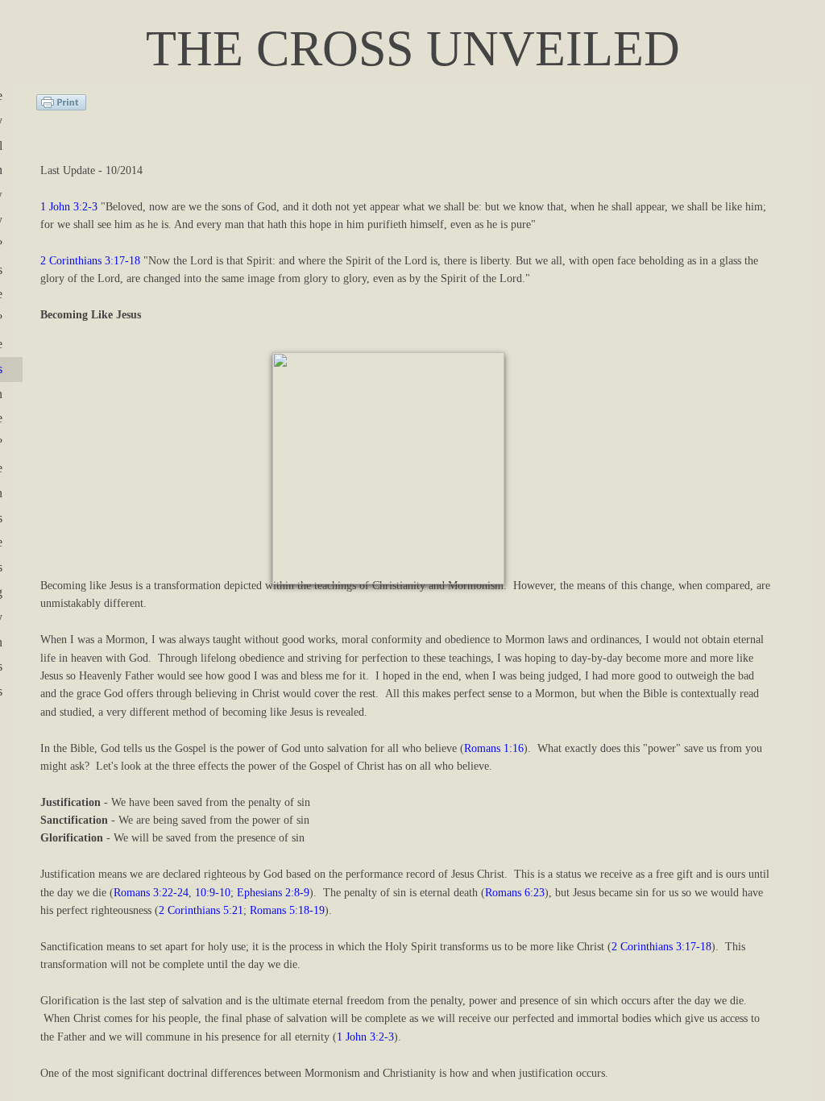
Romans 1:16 (494, 748)
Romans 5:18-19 (287, 910)
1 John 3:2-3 (68, 207)
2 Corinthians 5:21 (201, 910)
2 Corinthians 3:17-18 (90, 261)
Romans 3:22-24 (151, 893)
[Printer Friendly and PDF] (61, 107)
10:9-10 (212, 893)
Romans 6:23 (515, 893)
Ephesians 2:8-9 (273, 893)
